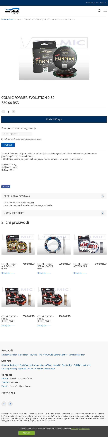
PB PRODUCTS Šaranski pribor (53, 355)
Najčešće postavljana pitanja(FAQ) (35, 365)
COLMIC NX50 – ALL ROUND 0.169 (9, 266)
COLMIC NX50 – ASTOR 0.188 (81, 265)
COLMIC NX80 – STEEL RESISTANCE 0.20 (45, 318)
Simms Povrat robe (46, 369)
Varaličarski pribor (77, 355)
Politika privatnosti (82, 365)
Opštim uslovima (18, 139)
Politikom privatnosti (30, 139)
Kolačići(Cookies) (9, 369)
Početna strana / (7, 19)
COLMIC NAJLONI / (40, 19)
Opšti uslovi (67, 365)
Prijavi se (103, 3)
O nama (5, 365)
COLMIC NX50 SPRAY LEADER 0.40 (45, 266)
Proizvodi (14, 365)
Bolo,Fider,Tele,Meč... (28, 355)
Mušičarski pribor (9, 355)
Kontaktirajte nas (92, 3)
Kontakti (56, 365)
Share (6, 186)
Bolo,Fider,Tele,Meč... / (24, 19)
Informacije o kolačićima (80, 429)
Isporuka (22, 369)
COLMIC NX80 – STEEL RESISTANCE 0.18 (9, 318)
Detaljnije (5, 273)
